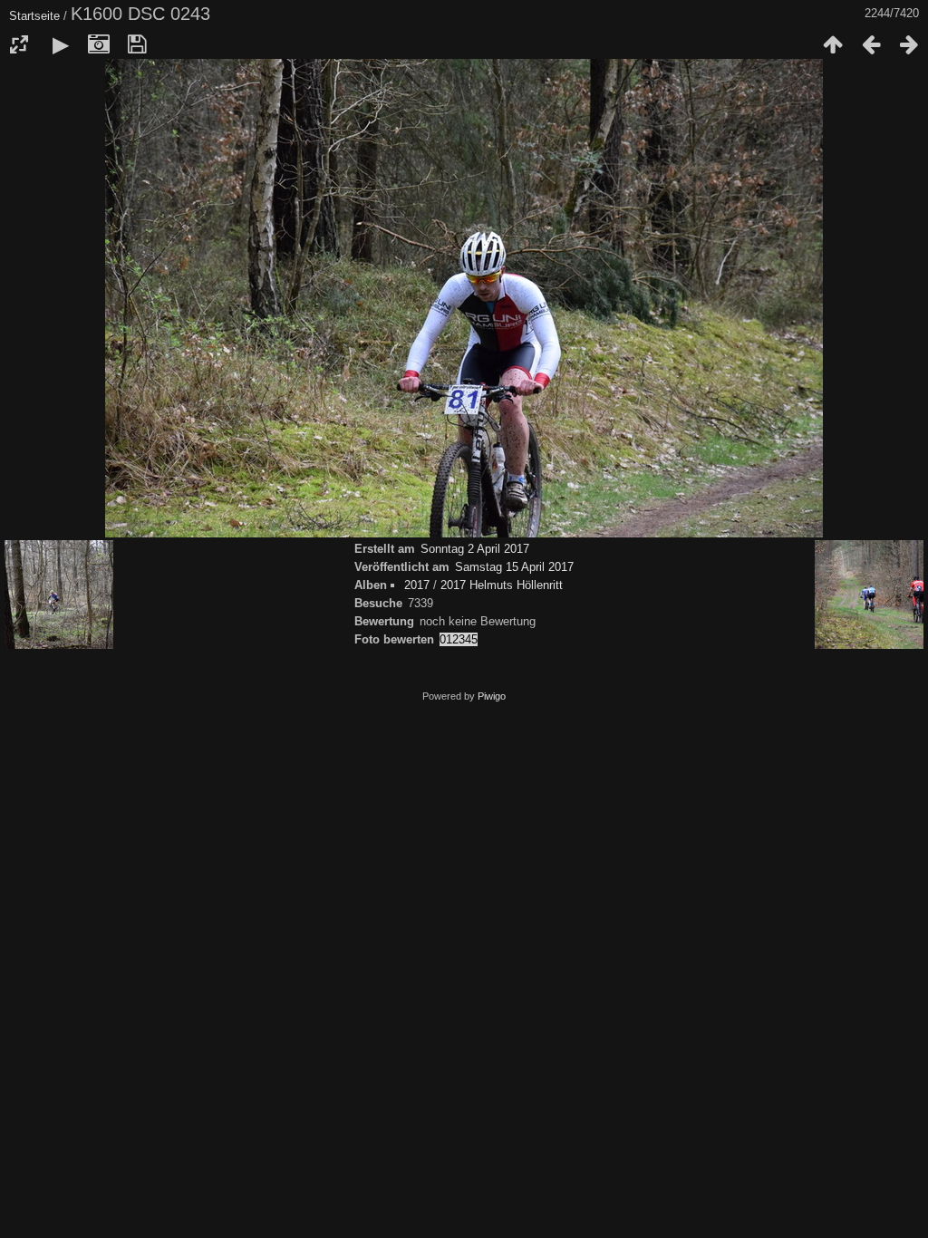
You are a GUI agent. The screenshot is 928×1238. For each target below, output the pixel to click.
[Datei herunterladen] (137, 44)
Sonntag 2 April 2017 (474, 549)
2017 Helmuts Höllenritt (501, 585)
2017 (417, 585)
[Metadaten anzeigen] (99, 44)
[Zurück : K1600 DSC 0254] (871, 44)
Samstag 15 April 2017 (514, 567)
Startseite (34, 16)
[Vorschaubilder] (833, 44)
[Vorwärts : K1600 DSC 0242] (909, 44)
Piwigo (492, 696)
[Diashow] (61, 44)
